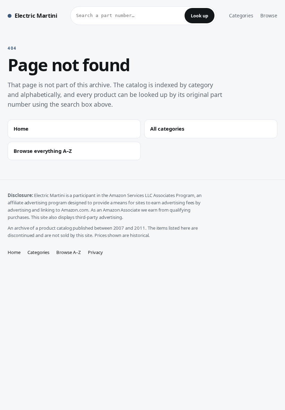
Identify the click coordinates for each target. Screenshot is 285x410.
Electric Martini (36, 15)
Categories (241, 15)
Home (14, 252)
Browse (268, 15)
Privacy (95, 252)
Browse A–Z (68, 252)
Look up (199, 16)
